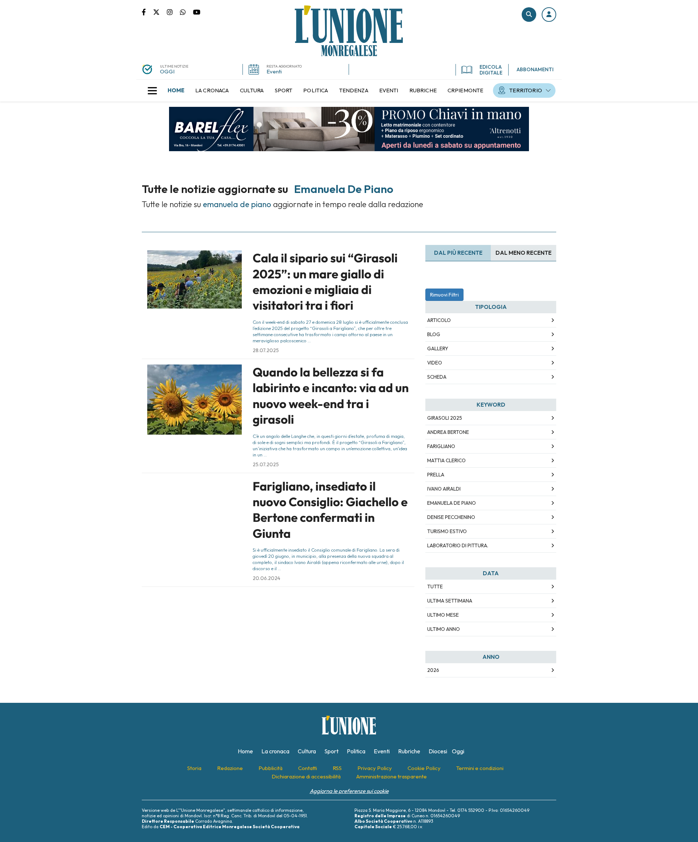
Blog (433, 334)
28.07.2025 (266, 350)
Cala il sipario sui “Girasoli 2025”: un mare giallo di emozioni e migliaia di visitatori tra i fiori (325, 281)
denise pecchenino (451, 517)
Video (434, 362)
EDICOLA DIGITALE (491, 70)
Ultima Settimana (449, 600)
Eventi (274, 71)
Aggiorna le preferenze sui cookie (349, 790)
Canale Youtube (196, 11)
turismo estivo (447, 531)
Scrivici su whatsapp (186, 11)
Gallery (437, 348)
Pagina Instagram (173, 11)
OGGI (167, 71)
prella (435, 474)
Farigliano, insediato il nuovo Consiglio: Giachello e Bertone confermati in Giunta (330, 510)
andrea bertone (448, 432)
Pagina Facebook (147, 11)
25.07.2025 (266, 464)
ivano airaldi (444, 489)
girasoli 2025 (444, 418)
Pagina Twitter (160, 11)
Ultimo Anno (443, 629)
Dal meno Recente (523, 252)
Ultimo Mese (443, 615)
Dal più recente (458, 252)
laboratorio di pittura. (457, 545)
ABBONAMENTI (535, 69)
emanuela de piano (451, 503)
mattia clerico (446, 460)
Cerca (529, 14)
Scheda (436, 377)
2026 (433, 670)
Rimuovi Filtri (444, 294)
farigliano (441, 446)
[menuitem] (176, 90)
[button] (549, 14)
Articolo (439, 320)
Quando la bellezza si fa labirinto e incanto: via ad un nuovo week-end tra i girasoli (331, 395)
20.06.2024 (266, 578)
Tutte (435, 586)
